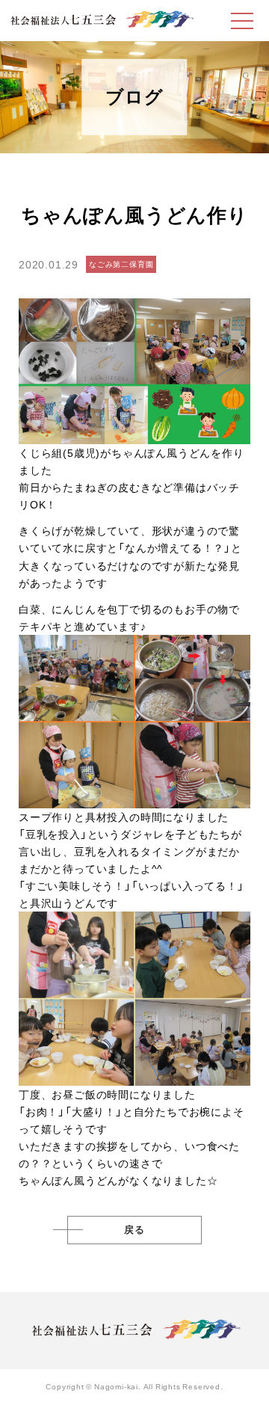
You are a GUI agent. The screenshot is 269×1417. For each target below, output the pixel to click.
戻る (134, 1230)
